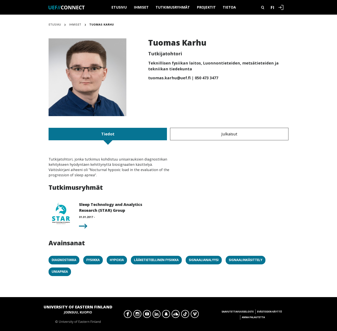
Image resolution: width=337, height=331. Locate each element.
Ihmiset (141, 7)
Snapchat (166, 315)
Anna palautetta (253, 317)
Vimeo (195, 315)
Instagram (137, 315)
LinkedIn (157, 315)
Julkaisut (229, 134)
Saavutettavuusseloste (238, 311)
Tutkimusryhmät (173, 7)
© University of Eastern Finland (78, 314)
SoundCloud (176, 315)
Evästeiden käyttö (269, 311)
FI (272, 7)
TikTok (185, 315)
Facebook (128, 315)
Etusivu (119, 7)
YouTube (147, 315)
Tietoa (229, 7)
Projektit (206, 7)
